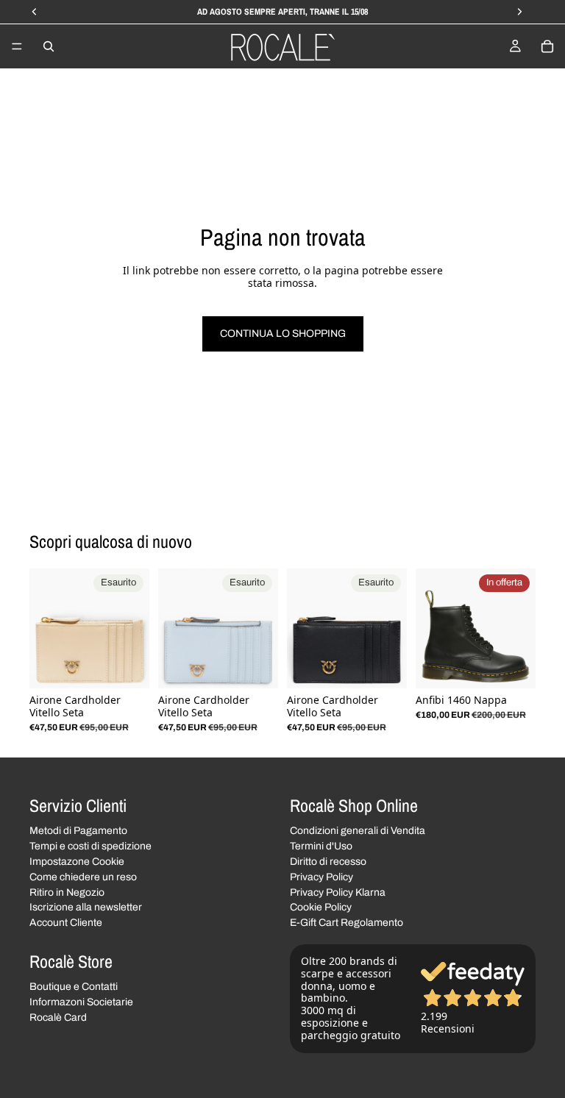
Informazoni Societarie (81, 1002)
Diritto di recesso (328, 861)
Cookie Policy (321, 907)
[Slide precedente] (45, 628)
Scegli (525, 665)
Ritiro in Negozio (66, 891)
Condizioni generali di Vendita (357, 830)
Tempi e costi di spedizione (90, 846)
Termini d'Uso (321, 846)
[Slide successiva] (133, 628)
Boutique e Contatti (73, 986)
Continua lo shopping (283, 333)
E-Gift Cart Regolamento (346, 922)
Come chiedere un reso (83, 876)
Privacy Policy (321, 876)
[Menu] (17, 46)
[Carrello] (547, 46)
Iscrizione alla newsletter (85, 907)
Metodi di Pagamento (78, 830)
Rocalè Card (58, 1016)
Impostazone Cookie (76, 861)
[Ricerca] (48, 46)
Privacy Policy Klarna (337, 891)
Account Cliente (65, 922)
